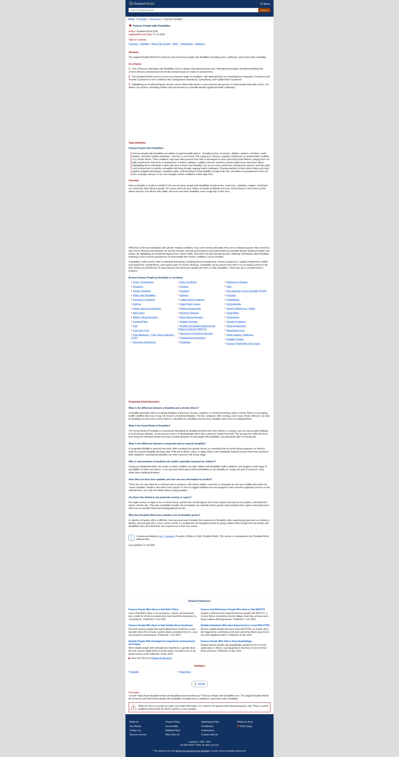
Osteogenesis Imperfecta (192, 337)
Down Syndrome (188, 282)
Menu (265, 3)
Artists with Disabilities (144, 295)
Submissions (207, 730)
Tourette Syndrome (236, 321)
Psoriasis (231, 295)
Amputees (138, 286)
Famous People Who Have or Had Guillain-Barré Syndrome (161, 625)
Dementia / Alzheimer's (144, 342)
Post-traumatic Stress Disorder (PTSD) (246, 291)
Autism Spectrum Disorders (147, 308)
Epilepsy (184, 295)
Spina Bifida (232, 313)
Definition (144, 44)
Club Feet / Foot (141, 330)
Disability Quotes (235, 339)
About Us (134, 721)
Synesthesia (232, 317)
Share (201, 683)
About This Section (161, 44)
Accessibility (171, 726)
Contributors (207, 726)
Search (264, 10)
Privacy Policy (172, 721)
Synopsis (133, 44)
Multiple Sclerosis (189, 321)
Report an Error (245, 721)
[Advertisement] (199, 115)
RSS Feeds (246, 726)
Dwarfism (185, 291)
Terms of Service (138, 734)
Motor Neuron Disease (191, 317)
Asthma (137, 304)
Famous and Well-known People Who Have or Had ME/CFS (233, 609)
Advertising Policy (210, 721)
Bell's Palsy (139, 313)
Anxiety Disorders (142, 291)
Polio (228, 286)
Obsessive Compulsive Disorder (196, 333)
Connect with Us (209, 734)
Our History (135, 726)
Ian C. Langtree (167, 536)
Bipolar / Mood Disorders (145, 317)
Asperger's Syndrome (144, 299)
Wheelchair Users (235, 330)
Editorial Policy (172, 730)
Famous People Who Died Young (243, 343)
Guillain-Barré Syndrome (192, 299)
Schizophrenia (233, 304)
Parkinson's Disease (237, 282)
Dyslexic (184, 286)
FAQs (175, 44)
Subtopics (200, 44)
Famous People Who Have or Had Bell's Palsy (153, 609)
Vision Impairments (236, 326)
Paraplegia (185, 342)
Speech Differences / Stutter (240, 308)
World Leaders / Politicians (239, 335)
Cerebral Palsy (140, 321)
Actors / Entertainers (143, 282)
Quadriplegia (232, 299)
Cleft (135, 326)
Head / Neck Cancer (190, 304)
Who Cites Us (172, 734)
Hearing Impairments (190, 308)
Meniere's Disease (189, 313)
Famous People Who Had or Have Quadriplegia (226, 641)
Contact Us (135, 730)
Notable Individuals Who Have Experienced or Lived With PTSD (235, 625)
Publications (186, 44)
